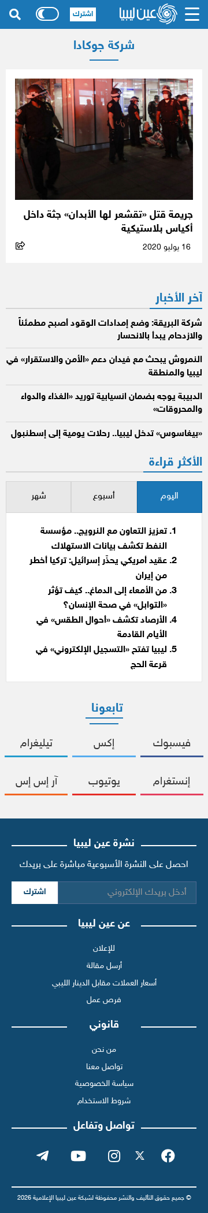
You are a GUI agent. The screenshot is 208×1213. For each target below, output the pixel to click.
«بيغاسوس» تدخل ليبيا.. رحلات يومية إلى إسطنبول (106, 434)
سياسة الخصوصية (104, 1084)
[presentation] (169, 497)
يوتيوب (104, 781)
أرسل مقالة (104, 966)
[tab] (169, 497)
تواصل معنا (104, 1067)
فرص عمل (104, 1000)
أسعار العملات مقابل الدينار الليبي (104, 983)
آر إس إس (36, 781)
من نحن (104, 1050)
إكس (104, 743)
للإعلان (104, 949)
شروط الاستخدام (104, 1101)
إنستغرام (171, 781)
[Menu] (192, 14)
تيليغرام (36, 743)
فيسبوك (172, 743)
